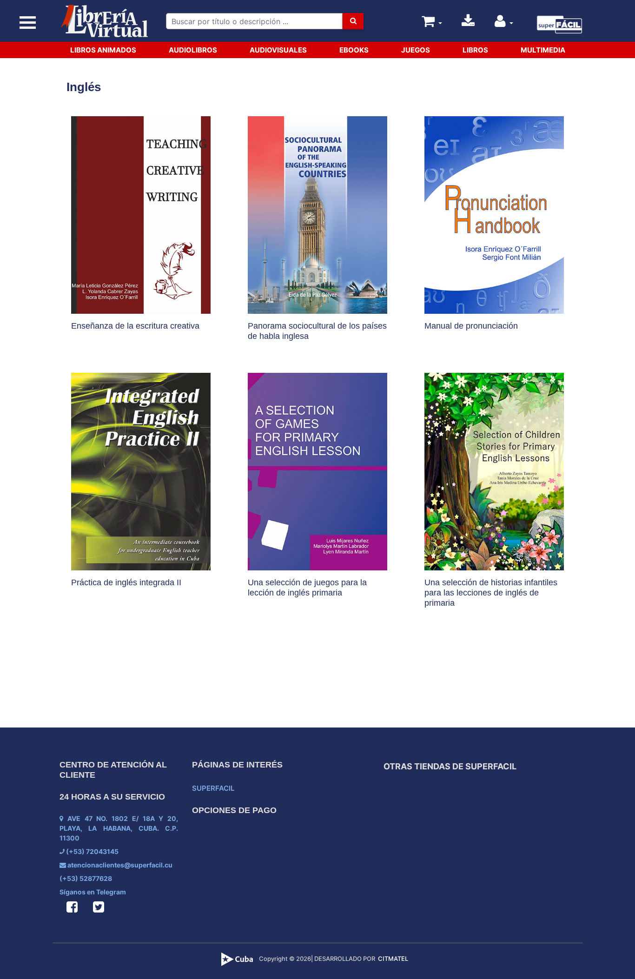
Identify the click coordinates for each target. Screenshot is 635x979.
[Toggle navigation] (28, 23)
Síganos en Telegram (93, 892)
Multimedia (543, 50)
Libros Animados (103, 50)
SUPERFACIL (213, 788)
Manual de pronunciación (471, 326)
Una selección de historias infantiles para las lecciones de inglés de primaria (490, 593)
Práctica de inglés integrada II (126, 582)
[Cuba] (238, 958)
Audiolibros (193, 50)
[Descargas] (468, 23)
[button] (504, 23)
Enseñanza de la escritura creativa (135, 326)
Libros (475, 50)
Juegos (415, 50)
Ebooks (354, 50)
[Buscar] (353, 21)
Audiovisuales (278, 50)
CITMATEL (393, 958)
